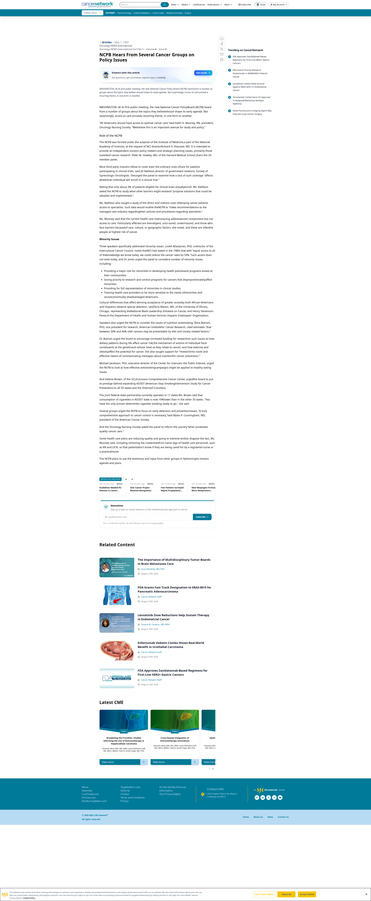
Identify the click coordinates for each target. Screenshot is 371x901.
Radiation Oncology (174, 13)
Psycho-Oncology (124, 13)
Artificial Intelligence (142, 13)
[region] (185, 894)
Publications (213, 4)
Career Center (158, 13)
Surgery (188, 13)
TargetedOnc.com (130, 787)
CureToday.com (90, 794)
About (85, 787)
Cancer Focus (90, 12)
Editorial (125, 790)
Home (246, 817)
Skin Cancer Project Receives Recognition (136, 489)
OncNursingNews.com (94, 801)
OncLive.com (89, 797)
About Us (258, 817)
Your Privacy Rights (169, 794)
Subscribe (200, 516)
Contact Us (283, 817)
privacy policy (157, 523)
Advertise (87, 790)
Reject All (286, 894)
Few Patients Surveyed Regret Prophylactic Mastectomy (167, 489)
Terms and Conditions (133, 797)
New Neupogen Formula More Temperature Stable (199, 489)
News (173, 4)
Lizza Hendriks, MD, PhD (152, 569)
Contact (125, 794)
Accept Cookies (307, 894)
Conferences (199, 4)
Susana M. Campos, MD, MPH (155, 624)
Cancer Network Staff (151, 596)
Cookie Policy (29, 898)
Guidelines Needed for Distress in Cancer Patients (106, 489)
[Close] (366, 894)
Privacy (124, 801)
